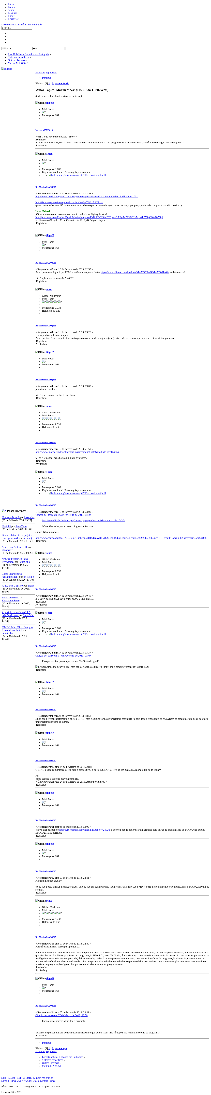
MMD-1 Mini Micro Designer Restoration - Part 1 (17, 629)
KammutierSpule (10, 600)
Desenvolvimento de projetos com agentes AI (17, 536)
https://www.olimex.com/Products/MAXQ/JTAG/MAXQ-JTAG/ (135, 272)
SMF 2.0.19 (8, 1078)
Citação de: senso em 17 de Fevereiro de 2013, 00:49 (63, 655)
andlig (31, 585)
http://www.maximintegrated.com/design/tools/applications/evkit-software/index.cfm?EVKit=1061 (86, 196)
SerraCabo (21, 526)
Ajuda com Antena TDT (14, 547)
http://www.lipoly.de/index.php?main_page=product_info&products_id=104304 (77, 452)
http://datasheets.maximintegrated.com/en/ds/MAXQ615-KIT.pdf (69, 202)
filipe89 (50, 102)
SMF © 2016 (24, 1078)
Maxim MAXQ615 (44, 130)
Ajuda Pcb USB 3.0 (12, 585)
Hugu (49, 153)
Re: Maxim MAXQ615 (45, 187)
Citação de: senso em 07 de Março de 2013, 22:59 (61, 1015)
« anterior (40, 72)
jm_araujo (28, 538)
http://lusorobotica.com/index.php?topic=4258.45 (84, 829)
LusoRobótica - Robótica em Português (21, 24)
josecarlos (29, 517)
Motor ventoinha (10, 597)
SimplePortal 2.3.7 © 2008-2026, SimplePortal (28, 1080)
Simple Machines (43, 1078)
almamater (7, 550)
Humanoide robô (11, 517)
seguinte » (51, 72)
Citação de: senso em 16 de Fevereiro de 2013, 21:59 (63, 514)
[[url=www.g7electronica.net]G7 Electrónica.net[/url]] (77, 175)
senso (49, 289)
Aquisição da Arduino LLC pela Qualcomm (16, 614)
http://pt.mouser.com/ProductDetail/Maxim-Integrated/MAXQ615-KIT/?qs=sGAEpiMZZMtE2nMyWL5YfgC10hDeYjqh (99, 217)
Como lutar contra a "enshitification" (12, 575)
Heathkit (6, 526)
